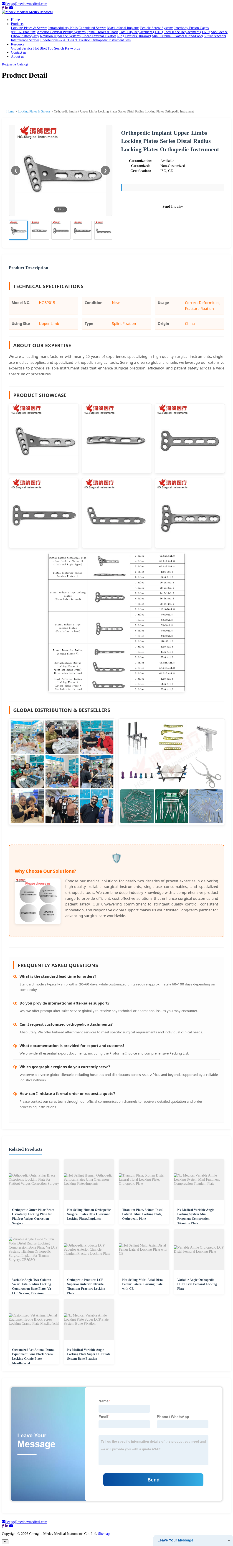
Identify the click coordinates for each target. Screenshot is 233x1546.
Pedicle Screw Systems (156, 28)
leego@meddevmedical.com (26, 4)
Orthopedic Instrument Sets (111, 40)
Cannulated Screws (92, 28)
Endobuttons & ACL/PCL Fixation (65, 40)
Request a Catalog (15, 64)
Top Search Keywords (64, 48)
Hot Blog (40, 48)
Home (15, 20)
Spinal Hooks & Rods (102, 32)
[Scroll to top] (5, 1541)
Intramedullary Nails (63, 28)
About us (17, 56)
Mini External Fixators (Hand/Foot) (177, 36)
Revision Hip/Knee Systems (60, 36)
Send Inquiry (172, 206)
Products (17, 24)
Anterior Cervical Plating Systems (61, 32)
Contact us (18, 52)
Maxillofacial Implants (123, 28)
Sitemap (104, 1534)
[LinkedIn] (6, 8)
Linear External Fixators (98, 36)
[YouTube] (11, 8)
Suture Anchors (215, 36)
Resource (17, 44)
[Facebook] (3, 8)
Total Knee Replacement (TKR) (187, 32)
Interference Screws (25, 40)
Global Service (21, 48)
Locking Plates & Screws (29, 28)
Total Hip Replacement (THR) (141, 32)
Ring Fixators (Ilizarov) (134, 36)
